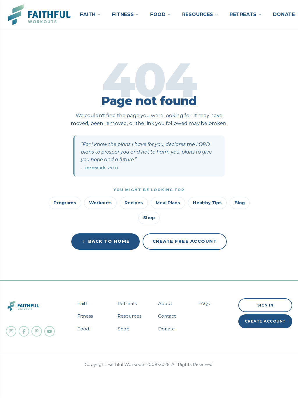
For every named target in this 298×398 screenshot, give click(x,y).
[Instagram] (11, 331)
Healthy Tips (207, 202)
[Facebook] (24, 331)
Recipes (134, 202)
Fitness (85, 316)
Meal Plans (168, 202)
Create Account (265, 321)
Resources (129, 316)
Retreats (127, 303)
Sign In (265, 305)
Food (83, 329)
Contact (167, 316)
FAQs (204, 303)
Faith (82, 303)
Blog (240, 202)
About (165, 303)
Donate (166, 329)
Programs (65, 202)
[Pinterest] (36, 331)
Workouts (100, 202)
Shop (149, 217)
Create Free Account (184, 241)
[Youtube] (49, 331)
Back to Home (109, 241)
